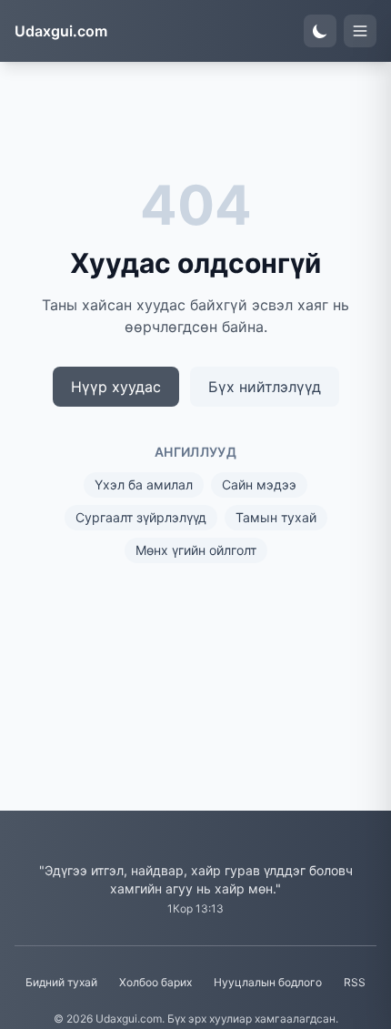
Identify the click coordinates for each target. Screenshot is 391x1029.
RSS (355, 982)
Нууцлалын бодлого (268, 982)
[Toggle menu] (360, 31)
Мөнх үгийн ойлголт (195, 550)
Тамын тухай (276, 517)
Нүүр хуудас (116, 387)
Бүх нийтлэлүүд (264, 387)
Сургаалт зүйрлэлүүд (140, 517)
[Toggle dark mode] (320, 31)
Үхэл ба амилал (144, 484)
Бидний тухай (61, 982)
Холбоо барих (155, 982)
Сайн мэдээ (259, 484)
